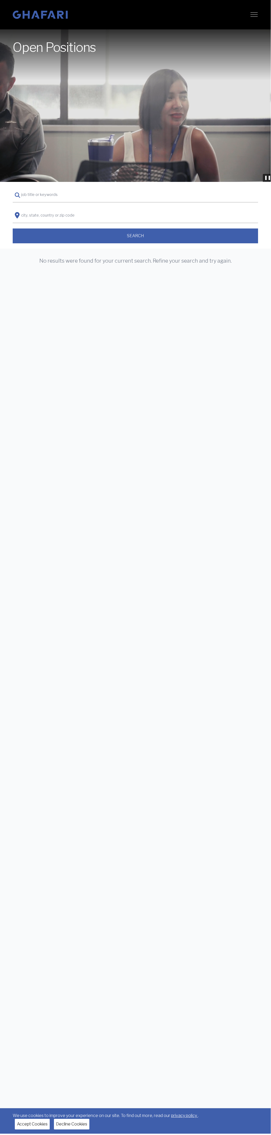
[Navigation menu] (254, 15)
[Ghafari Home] (40, 15)
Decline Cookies (71, 1124)
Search (135, 235)
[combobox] (135, 195)
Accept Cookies (32, 1124)
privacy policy (184, 1115)
